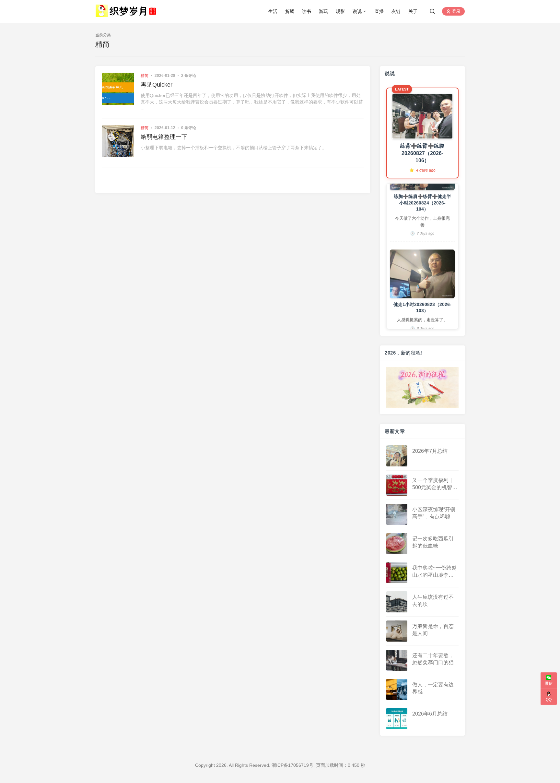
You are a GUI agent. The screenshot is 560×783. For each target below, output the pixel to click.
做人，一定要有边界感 (433, 687)
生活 (272, 11)
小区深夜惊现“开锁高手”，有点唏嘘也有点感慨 (433, 513)
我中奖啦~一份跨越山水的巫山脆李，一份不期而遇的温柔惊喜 (434, 572)
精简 (144, 75)
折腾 (289, 11)
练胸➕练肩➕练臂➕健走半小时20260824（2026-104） (422, 185)
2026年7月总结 (430, 450)
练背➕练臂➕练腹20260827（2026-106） (422, 153)
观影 (340, 11)
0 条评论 (188, 128)
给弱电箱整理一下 (164, 137)
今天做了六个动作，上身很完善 (422, 204)
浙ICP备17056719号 (292, 765)
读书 (306, 11)
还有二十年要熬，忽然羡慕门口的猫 (433, 658)
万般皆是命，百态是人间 (433, 629)
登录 (456, 11)
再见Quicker (156, 84)
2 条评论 (188, 75)
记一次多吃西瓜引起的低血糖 (433, 542)
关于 (412, 11)
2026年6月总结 (430, 713)
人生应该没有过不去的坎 (433, 600)
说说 (357, 11)
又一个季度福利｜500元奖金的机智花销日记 (434, 484)
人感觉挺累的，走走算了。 (422, 302)
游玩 (323, 11)
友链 (396, 11)
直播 (379, 11)
